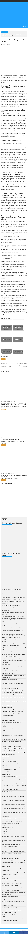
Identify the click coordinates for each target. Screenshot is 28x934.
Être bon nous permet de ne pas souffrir (11, 890)
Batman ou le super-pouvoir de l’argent (10, 823)
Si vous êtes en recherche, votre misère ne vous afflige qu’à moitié (7, 365)
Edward (9, 44)
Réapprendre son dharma (7, 759)
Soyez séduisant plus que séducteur (10, 789)
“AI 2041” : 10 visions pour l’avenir (9, 761)
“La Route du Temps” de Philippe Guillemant (11, 746)
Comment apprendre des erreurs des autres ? (12, 722)
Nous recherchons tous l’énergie (9, 794)
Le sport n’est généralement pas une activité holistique (14, 654)
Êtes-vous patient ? (6, 816)
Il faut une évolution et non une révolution (11, 844)
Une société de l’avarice (7, 791)
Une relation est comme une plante (9, 907)
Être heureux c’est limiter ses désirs (10, 846)
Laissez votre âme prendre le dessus (10, 688)
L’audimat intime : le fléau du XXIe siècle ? (11, 885)
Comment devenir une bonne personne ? (11, 605)
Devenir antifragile (6, 756)
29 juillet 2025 (5, 473)
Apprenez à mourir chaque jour (8, 673)
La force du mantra (6, 866)
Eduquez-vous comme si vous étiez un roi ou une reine (14, 739)
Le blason (4, 849)
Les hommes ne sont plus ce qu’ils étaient (11, 853)
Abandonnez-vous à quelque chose (9, 818)
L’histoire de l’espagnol (7, 707)
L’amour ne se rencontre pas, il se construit (11, 627)
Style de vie (12, 34)
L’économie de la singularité (8, 771)
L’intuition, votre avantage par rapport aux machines (13, 851)
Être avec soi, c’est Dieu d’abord (9, 656)
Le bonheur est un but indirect (8, 856)
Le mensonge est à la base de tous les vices (12, 880)
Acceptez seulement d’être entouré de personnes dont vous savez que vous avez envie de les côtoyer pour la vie (14, 862)
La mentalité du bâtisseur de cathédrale (10, 858)
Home (3, 34)
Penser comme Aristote (7, 774)
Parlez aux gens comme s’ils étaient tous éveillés (13, 607)
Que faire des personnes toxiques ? (10, 686)
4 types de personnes (6, 733)
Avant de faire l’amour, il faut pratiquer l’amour (12, 821)
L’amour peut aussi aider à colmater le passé (12, 589)
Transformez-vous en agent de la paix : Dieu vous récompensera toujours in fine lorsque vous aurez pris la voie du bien (14, 660)
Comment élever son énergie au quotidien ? (11, 651)
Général (7, 34)
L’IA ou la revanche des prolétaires (9, 912)
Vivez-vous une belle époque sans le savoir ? (12, 910)
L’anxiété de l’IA (5, 610)
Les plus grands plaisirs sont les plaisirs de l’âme (12, 883)
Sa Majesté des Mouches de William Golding (11, 741)
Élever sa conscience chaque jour (9, 744)
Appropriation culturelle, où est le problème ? (12, 888)
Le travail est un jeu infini (7, 905)
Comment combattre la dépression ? (10, 679)
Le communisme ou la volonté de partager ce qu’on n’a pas (21, 365)
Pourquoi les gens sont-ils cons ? (9, 671)
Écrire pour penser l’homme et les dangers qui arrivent (14, 899)
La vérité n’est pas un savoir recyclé (10, 833)
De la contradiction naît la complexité (10, 776)
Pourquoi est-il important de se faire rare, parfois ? (13, 694)
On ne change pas (6, 664)
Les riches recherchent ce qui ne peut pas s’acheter (13, 783)
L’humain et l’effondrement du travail (10, 896)
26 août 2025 (4, 437)
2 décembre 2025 (5, 401)
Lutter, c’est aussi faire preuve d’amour (10, 717)
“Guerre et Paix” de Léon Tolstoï (9, 720)
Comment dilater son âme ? (8, 705)
